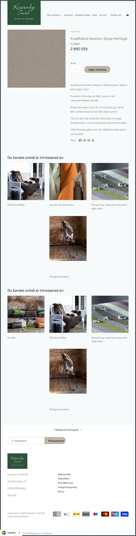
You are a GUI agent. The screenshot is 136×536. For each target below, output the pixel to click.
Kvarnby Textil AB (36, 513)
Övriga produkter (59, 276)
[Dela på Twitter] (84, 139)
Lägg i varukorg (97, 69)
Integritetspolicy (67, 487)
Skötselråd (64, 474)
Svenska (11, 532)
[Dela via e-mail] (93, 139)
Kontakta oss (65, 482)
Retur (61, 491)
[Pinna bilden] (88, 139)
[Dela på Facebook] (80, 139)
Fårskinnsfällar (16, 204)
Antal (73, 63)
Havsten (75, 31)
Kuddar (11, 337)
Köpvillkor (64, 478)
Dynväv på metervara (61, 204)
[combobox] (11, 533)
